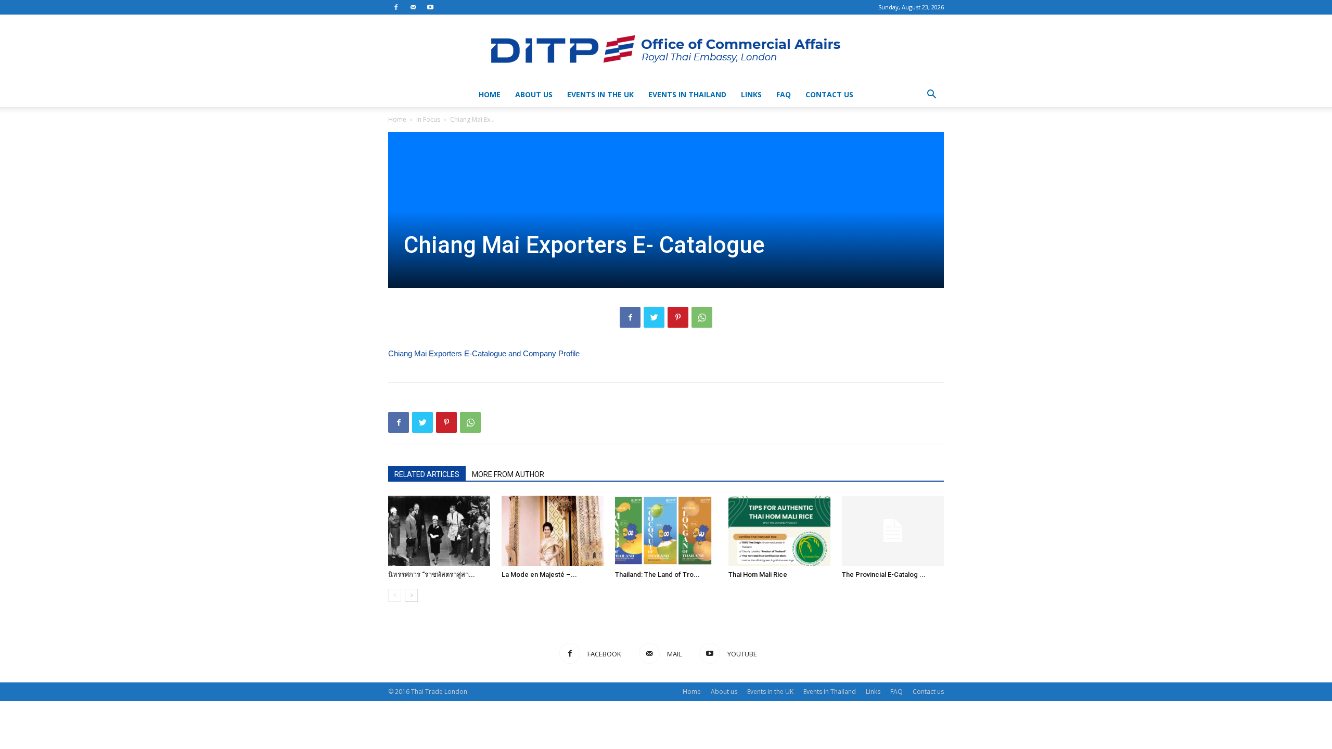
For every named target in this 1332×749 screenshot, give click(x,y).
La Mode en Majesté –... (539, 574)
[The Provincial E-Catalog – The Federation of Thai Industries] (893, 531)
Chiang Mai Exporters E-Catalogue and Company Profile (484, 353)
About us (534, 94)
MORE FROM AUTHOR (508, 474)
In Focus (428, 119)
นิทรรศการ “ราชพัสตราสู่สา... (431, 574)
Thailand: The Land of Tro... (657, 574)
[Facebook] (396, 7)
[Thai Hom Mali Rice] (779, 531)
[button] (931, 95)
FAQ (783, 94)
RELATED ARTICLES (426, 474)
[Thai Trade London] (666, 49)
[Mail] (413, 7)
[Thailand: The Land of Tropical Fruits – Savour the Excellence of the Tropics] (666, 531)
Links (751, 94)
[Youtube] (430, 7)
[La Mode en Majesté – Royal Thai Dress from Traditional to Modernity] (553, 531)
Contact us (829, 94)
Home (490, 94)
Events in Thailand (687, 94)
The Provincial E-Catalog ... (884, 574)
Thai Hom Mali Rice (757, 574)
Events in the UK (600, 94)
